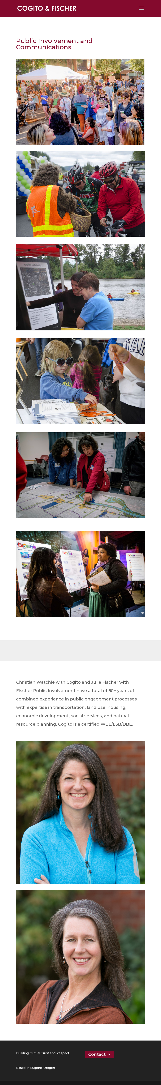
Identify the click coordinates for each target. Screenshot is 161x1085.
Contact (97, 1054)
